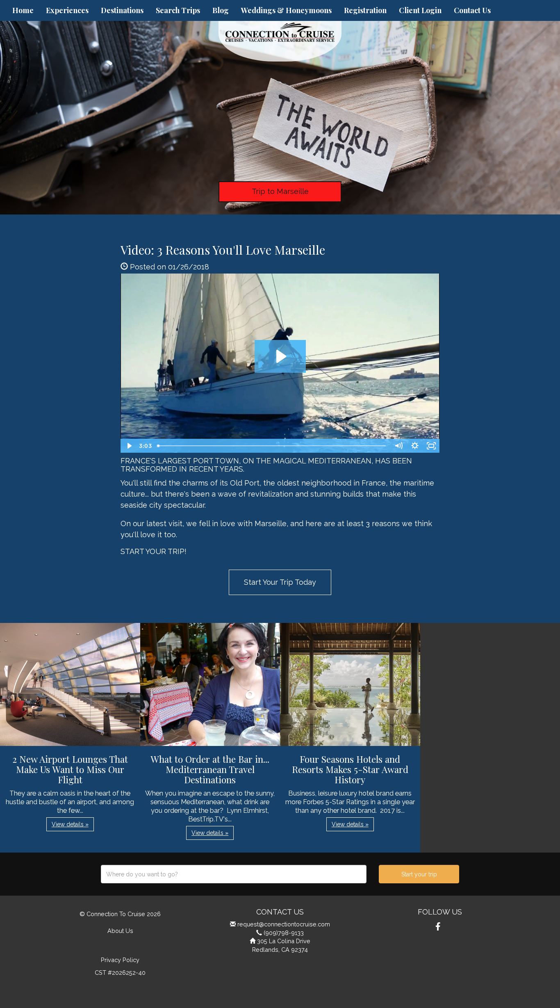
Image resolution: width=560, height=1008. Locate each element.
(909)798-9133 (284, 932)
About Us (120, 930)
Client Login (420, 10)
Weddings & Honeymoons (286, 10)
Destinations (122, 10)
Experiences (67, 10)
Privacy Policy (120, 959)
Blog (220, 10)
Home (23, 10)
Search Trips (178, 10)
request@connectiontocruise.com (283, 924)
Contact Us (472, 10)
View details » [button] (70, 824)
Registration (365, 10)
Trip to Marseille (280, 191)
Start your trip (419, 874)
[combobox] (234, 874)
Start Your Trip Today (280, 582)
